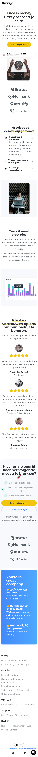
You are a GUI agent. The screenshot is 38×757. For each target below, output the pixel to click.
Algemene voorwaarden (27, 749)
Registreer (6, 725)
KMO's (17, 704)
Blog (12, 664)
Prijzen (4, 664)
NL (20, 744)
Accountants (28, 704)
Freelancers (7, 704)
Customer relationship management (12, 681)
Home (4, 660)
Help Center (7, 715)
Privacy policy (12, 749)
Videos (24, 715)
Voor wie (22, 660)
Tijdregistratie (8, 690)
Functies (13, 660)
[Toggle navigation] (35, 3)
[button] (19, 146)
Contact (19, 664)
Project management (11, 686)
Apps (27, 664)
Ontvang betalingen (10, 694)
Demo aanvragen (19, 509)
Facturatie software (10, 675)
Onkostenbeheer (24, 690)
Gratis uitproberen (19, 44)
